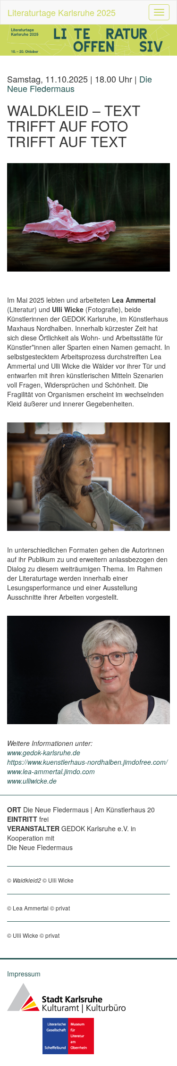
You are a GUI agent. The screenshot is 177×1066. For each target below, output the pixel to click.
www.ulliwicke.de (32, 780)
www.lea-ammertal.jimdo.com (51, 771)
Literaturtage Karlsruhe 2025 (62, 12)
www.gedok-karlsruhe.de (43, 752)
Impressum (24, 973)
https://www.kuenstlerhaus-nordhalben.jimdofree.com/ (87, 762)
